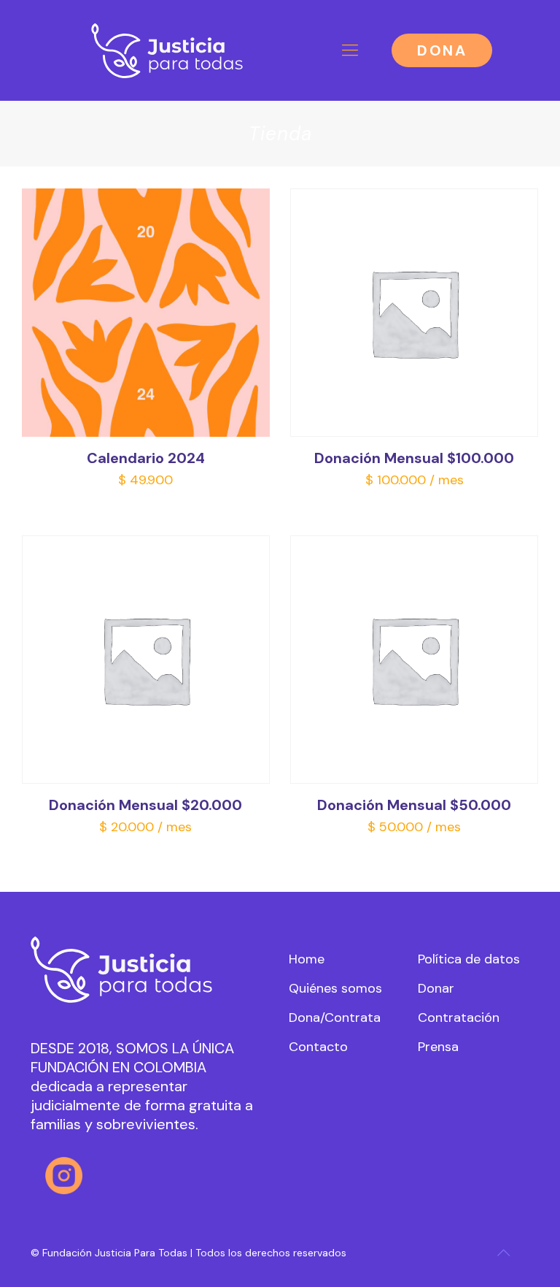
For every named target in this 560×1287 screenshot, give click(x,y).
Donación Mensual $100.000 (414, 457)
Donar (436, 988)
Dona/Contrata (335, 1017)
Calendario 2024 (146, 457)
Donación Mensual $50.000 (414, 804)
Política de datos (469, 959)
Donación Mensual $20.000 (145, 804)
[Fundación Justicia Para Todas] (167, 50)
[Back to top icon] (503, 1252)
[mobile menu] (350, 50)
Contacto (318, 1046)
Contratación (458, 1017)
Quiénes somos (335, 988)
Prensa (438, 1046)
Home (306, 959)
